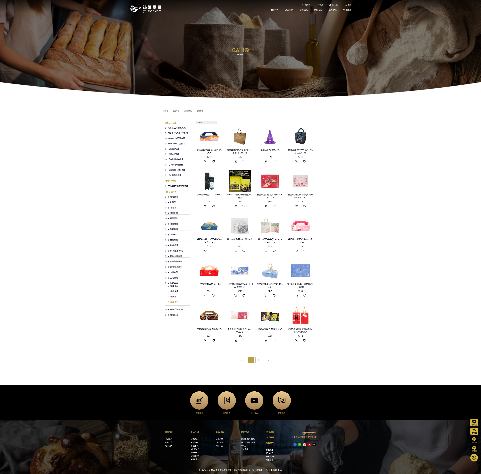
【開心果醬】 (174, 153)
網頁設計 (274, 470)
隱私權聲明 (270, 456)
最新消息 (304, 9)
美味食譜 (244, 449)
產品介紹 (289, 9)
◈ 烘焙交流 (173, 314)
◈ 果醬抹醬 (173, 239)
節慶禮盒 (200, 111)
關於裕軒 (275, 9)
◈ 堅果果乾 (173, 218)
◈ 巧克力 (172, 207)
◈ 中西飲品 (173, 234)
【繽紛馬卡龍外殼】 (177, 169)
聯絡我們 (270, 442)
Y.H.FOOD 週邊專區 (176, 138)
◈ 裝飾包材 (173, 229)
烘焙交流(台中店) (248, 439)
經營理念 (168, 442)
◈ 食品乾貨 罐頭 (175, 261)
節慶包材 (174, 296)
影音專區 (333, 9)
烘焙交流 (318, 9)
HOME (165, 111)
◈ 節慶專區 (188, 111)
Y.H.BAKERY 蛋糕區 (176, 143)
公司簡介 (168, 439)
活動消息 (219, 439)
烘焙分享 (244, 445)
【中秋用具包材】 (176, 164)
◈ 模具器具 (173, 223)
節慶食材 (174, 285)
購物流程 (269, 449)
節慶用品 (174, 291)
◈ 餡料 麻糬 (173, 245)
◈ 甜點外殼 (173, 212)
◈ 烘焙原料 (173, 196)
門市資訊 (269, 453)
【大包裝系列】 (175, 175)
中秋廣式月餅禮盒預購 (178, 185)
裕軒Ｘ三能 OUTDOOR (178, 132)
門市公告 (219, 445)
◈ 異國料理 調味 (175, 266)
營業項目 (168, 445)
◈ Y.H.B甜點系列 (175, 309)
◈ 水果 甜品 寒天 (175, 250)
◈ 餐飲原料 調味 (175, 255)
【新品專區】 (174, 148)
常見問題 (347, 9)
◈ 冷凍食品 (173, 272)
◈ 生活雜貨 (173, 277)
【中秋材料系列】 (176, 159)
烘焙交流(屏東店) (248, 442)
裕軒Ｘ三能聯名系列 (177, 127)
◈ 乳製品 (172, 202)
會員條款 (269, 460)
